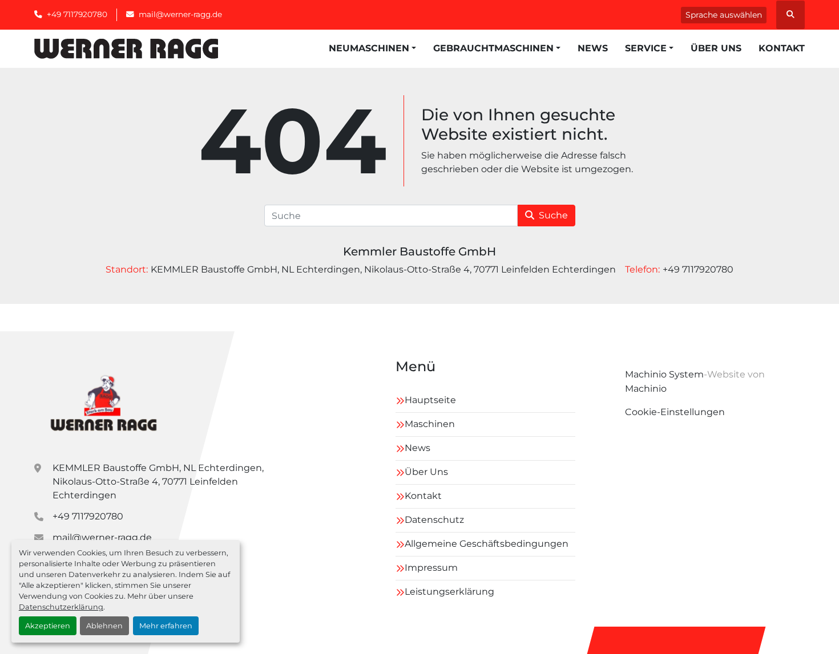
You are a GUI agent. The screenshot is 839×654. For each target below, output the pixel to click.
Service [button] (646, 48)
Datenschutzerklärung (61, 607)
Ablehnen (104, 625)
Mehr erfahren (165, 625)
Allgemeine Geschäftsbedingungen (486, 543)
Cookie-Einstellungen (675, 412)
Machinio (646, 388)
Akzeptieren (47, 625)
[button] (372, 48)
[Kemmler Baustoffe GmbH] (103, 401)
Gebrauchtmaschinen (493, 48)
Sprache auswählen (723, 15)
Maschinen (430, 424)
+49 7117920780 (77, 14)
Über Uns (716, 48)
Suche (553, 215)
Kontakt (782, 48)
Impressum (431, 567)
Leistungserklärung (449, 591)
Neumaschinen (369, 48)
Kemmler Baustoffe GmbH (419, 251)
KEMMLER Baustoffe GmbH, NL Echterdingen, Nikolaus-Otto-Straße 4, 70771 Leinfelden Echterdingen (158, 481)
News (593, 48)
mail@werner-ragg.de (180, 14)
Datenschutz (434, 519)
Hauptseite (430, 400)
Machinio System (664, 374)
